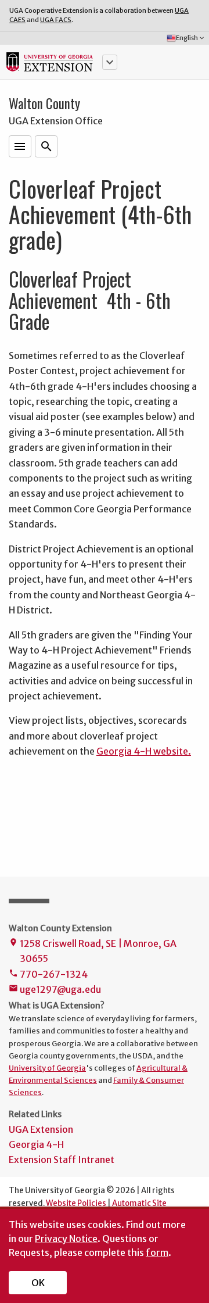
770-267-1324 (48, 974)
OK (38, 1282)
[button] (109, 62)
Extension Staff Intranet (61, 1159)
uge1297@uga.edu (55, 989)
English (191, 38)
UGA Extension (41, 1129)
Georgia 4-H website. (143, 751)
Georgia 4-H (36, 1144)
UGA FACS (55, 20)
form (157, 1252)
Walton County (44, 103)
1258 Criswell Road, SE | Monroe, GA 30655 (92, 951)
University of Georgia (47, 1067)
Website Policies (76, 1203)
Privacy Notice (66, 1238)
